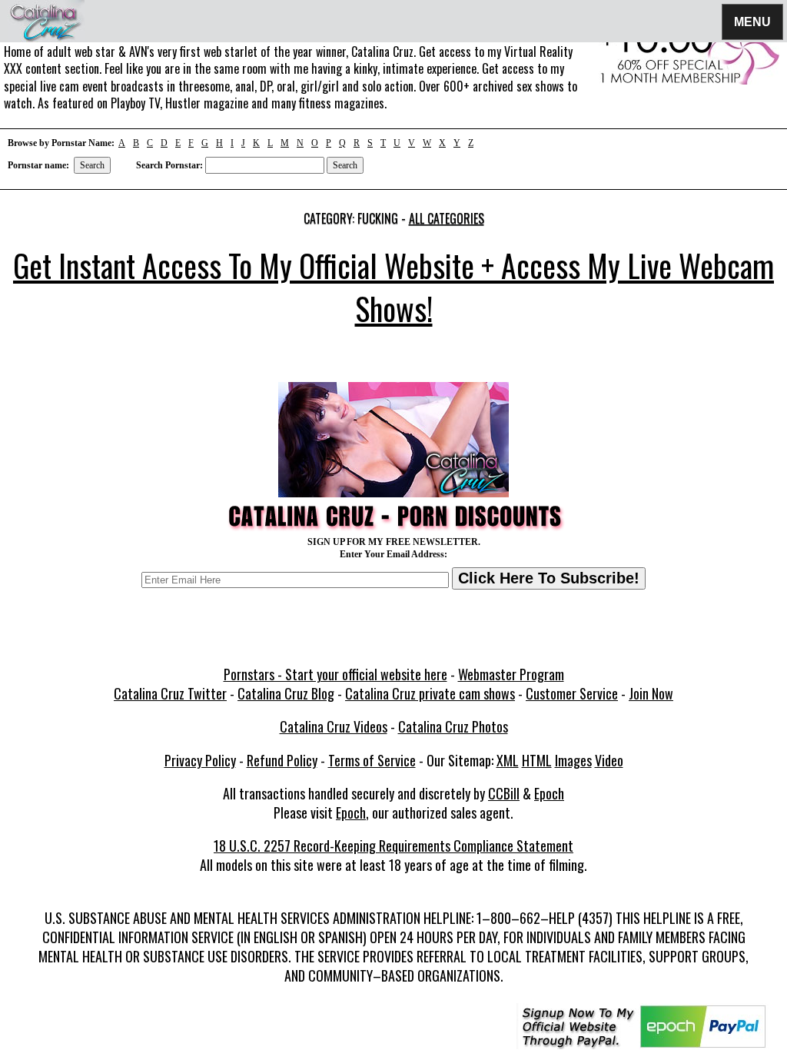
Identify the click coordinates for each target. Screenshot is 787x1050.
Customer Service (572, 693)
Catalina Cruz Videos (333, 726)
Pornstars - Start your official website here (335, 674)
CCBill (504, 793)
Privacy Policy (200, 760)
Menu (752, 21)
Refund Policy (282, 760)
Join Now (651, 693)
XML (507, 760)
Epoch (549, 793)
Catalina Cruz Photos (453, 726)
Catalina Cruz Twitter (170, 693)
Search (92, 165)
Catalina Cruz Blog (285, 693)
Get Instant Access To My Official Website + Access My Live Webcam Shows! (393, 286)
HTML (537, 760)
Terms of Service (372, 760)
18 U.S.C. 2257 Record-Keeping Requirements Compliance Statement (393, 846)
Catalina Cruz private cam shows (430, 693)
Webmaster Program (511, 674)
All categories (446, 218)
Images (573, 760)
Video (609, 760)
